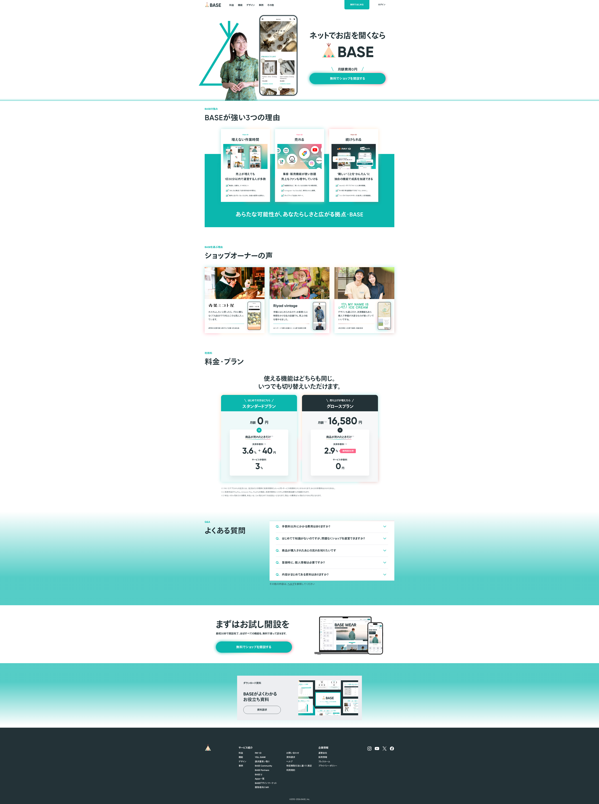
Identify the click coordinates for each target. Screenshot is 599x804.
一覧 (259, 778)
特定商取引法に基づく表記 (299, 765)
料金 (241, 753)
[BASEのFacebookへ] (392, 748)
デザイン (242, 761)
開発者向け (262, 787)
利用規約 (290, 770)
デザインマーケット (266, 783)
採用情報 (322, 757)
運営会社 (322, 753)
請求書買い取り (262, 761)
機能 (241, 757)
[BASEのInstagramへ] (369, 748)
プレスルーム (324, 761)
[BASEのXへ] (384, 748)
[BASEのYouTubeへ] (377, 748)
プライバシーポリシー (327, 765)
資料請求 (290, 757)
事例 (241, 765)
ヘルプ (291, 584)
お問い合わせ (292, 753)
